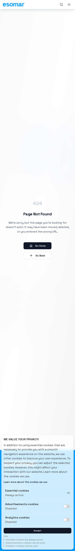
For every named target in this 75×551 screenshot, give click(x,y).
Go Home (40, 245)
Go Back (40, 255)
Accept (37, 530)
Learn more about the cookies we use (25, 482)
